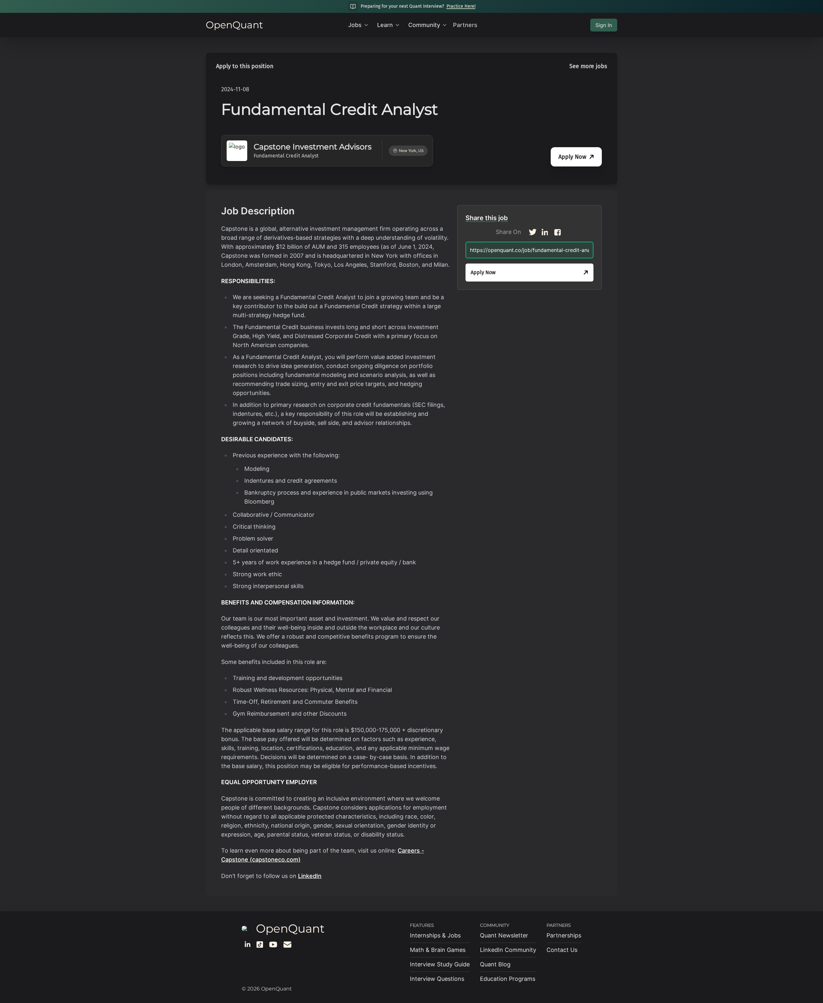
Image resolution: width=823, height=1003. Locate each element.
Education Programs (507, 978)
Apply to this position (245, 66)
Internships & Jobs (435, 935)
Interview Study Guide (440, 964)
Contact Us (562, 949)
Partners (465, 25)
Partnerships (564, 935)
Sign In (603, 25)
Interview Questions (437, 978)
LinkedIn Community (508, 949)
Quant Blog (495, 964)
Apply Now (572, 156)
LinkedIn (309, 876)
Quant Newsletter (504, 935)
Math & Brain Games (438, 949)
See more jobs (588, 66)
